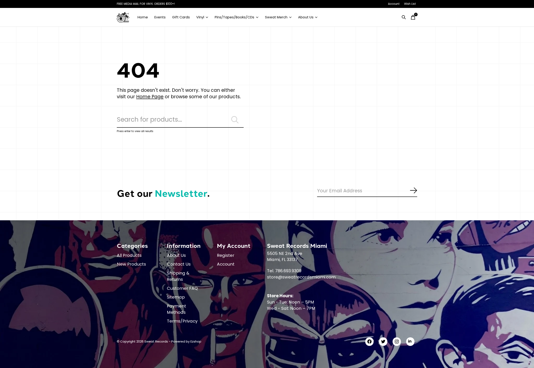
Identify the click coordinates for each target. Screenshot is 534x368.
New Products (131, 264)
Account (225, 264)
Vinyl (200, 17)
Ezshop (195, 341)
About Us (306, 17)
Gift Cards (181, 17)
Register (225, 255)
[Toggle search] (404, 17)
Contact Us (179, 264)
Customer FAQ (182, 288)
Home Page (150, 96)
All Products (129, 255)
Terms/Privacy (182, 321)
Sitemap (176, 297)
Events (160, 17)
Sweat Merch (276, 17)
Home (142, 17)
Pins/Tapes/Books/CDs (234, 17)
